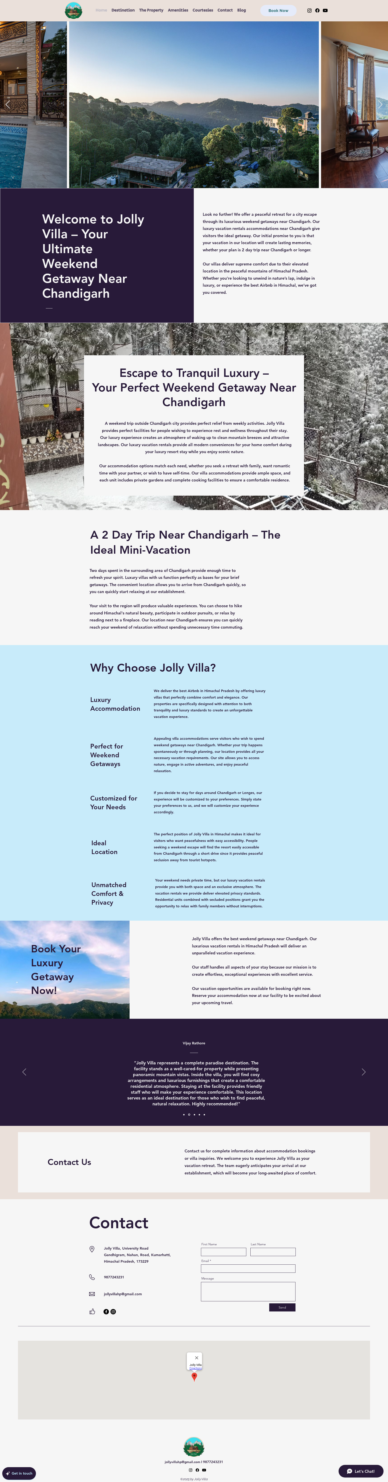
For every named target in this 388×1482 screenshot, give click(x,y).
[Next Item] (380, 104)
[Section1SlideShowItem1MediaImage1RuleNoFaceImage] (184, 1114)
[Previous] (24, 1072)
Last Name (258, 1244)
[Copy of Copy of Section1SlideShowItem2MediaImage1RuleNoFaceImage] (199, 1114)
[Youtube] (325, 10)
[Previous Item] (7, 104)
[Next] (364, 1072)
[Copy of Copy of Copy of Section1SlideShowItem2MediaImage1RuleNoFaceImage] (204, 1114)
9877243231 (213, 1462)
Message (207, 1278)
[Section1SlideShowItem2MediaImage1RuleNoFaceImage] (189, 1114)
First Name (209, 1244)
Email (205, 1260)
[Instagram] (309, 10)
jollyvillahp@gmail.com (123, 1294)
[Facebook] (317, 10)
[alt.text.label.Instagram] (190, 1470)
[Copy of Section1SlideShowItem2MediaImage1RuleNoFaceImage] (194, 1115)
